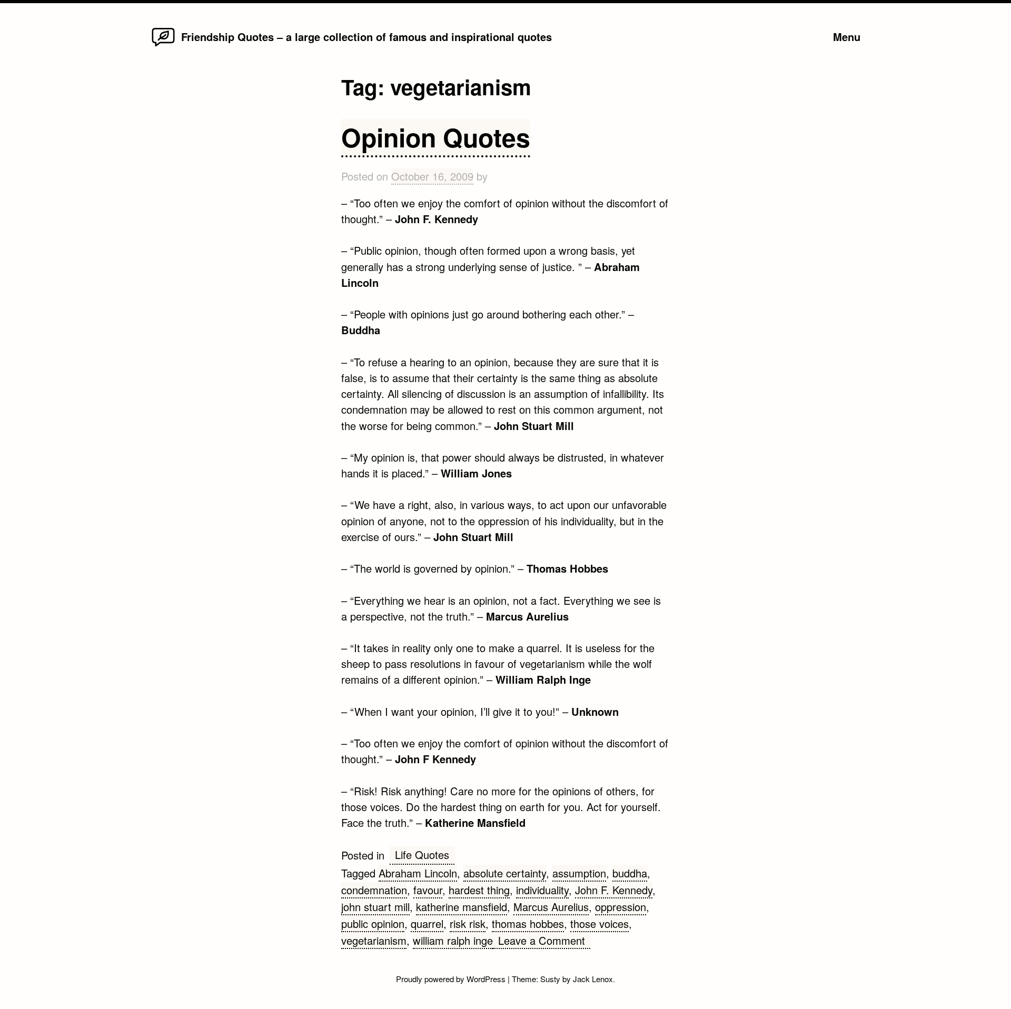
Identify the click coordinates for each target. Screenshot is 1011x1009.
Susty (550, 978)
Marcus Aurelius (551, 906)
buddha (629, 873)
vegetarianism (374, 940)
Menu (846, 36)
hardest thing (479, 889)
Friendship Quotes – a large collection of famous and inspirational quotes (366, 36)
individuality (542, 889)
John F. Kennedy (613, 889)
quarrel (427, 923)
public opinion (372, 923)
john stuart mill (375, 906)
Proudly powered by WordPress (452, 978)
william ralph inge (453, 940)
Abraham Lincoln (418, 873)
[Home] (163, 45)
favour (427, 889)
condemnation (374, 889)
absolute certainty (504, 873)
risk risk (467, 923)
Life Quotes (422, 854)
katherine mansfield (461, 906)
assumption (579, 873)
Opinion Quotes (435, 137)
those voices (599, 923)
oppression (620, 906)
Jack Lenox (593, 978)
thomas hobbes (528, 923)
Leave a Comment (544, 941)
